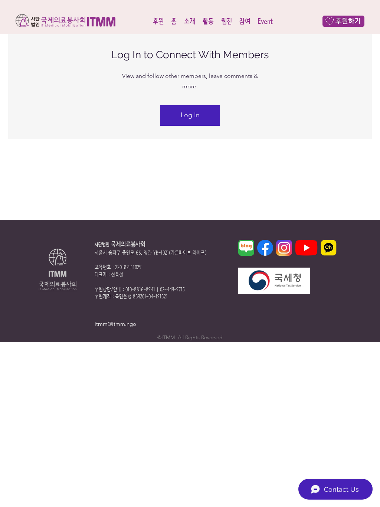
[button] (158, 21)
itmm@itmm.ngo (115, 323)
